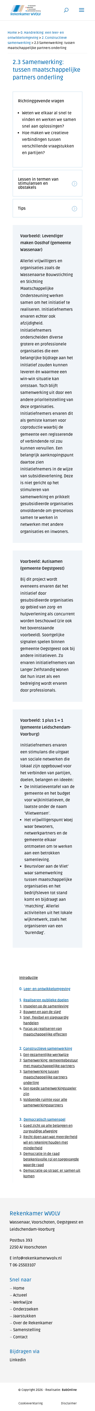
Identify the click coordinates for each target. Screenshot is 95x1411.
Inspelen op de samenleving (45, 1006)
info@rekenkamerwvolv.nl (37, 1258)
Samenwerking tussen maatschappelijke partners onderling (45, 1077)
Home (12, 33)
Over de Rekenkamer (32, 1323)
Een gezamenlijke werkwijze (46, 1055)
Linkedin (18, 1360)
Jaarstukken (24, 1316)
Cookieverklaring (30, 1403)
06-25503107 (24, 1265)
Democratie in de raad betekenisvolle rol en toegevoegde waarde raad (51, 1159)
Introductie (28, 978)
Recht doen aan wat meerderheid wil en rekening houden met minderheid (50, 1142)
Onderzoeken (25, 1309)
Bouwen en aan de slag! (42, 1012)
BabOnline (69, 1390)
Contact (20, 1337)
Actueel (20, 1295)
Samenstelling (26, 1329)
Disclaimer (69, 1403)
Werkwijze (22, 1302)
